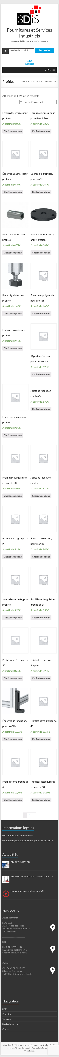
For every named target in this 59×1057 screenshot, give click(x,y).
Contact (6, 1029)
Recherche (44, 50)
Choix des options (13, 131)
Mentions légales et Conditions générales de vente (27, 840)
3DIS (4, 1009)
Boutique (44, 81)
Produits (6, 1014)
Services (6, 1019)
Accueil (36, 81)
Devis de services (11, 1024)
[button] (48, 70)
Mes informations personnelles (17, 835)
